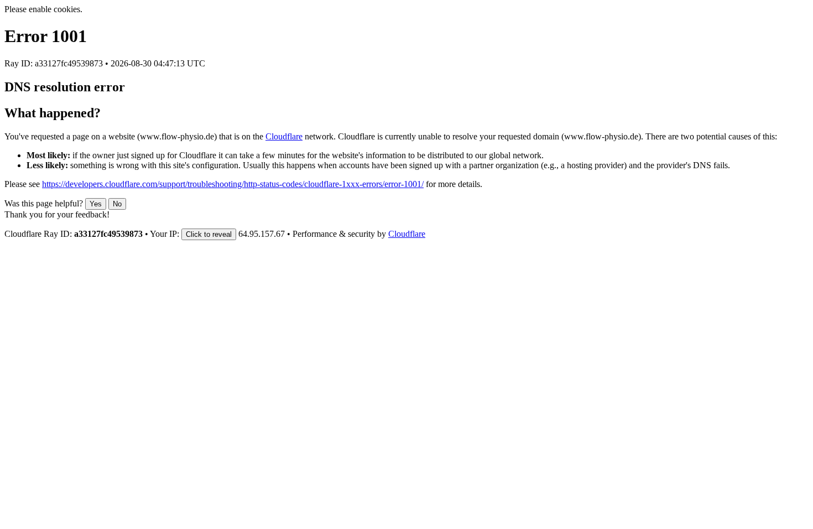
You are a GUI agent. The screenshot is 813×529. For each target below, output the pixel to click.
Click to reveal (209, 234)
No (117, 204)
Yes (96, 204)
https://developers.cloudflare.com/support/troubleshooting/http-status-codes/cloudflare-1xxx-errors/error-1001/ (233, 184)
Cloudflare (284, 136)
